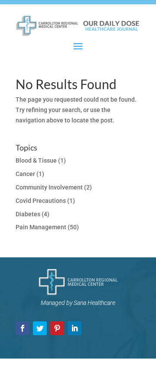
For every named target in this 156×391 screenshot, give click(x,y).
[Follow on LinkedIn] (74, 328)
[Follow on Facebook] (22, 328)
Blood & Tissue (36, 160)
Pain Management (41, 227)
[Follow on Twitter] (40, 328)
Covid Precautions (41, 200)
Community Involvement (49, 187)
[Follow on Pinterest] (57, 328)
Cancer (25, 173)
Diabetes (28, 214)
